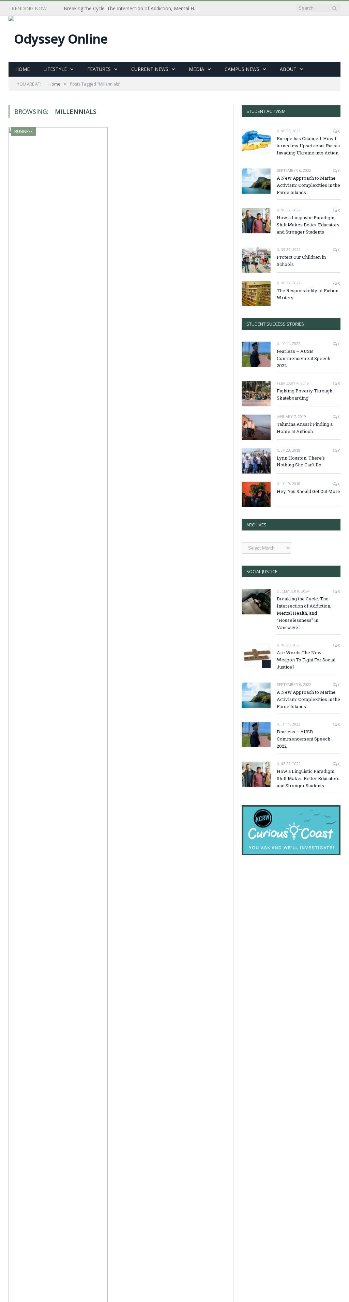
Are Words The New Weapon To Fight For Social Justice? (306, 659)
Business (23, 131)
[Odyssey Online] (58, 37)
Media (196, 69)
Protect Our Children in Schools (301, 260)
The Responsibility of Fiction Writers (307, 294)
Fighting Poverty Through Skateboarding (304, 394)
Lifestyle (55, 69)
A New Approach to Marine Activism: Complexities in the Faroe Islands (308, 185)
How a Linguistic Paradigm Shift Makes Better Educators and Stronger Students (308, 224)
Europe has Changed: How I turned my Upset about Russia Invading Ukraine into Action (308, 145)
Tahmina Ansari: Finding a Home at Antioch (305, 427)
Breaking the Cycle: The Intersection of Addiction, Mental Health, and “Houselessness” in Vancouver (133, 8)
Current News (149, 69)
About (288, 69)
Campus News (242, 69)
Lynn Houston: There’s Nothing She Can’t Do (301, 461)
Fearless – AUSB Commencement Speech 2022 (303, 358)
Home (22, 69)
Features (99, 69)
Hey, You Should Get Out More (308, 491)
